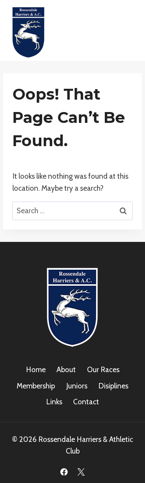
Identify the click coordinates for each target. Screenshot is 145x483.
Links (54, 401)
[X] (80, 471)
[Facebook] (64, 471)
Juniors (76, 385)
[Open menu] (127, 30)
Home (36, 369)
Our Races (103, 369)
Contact (86, 401)
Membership (36, 385)
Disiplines (113, 385)
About (66, 369)
